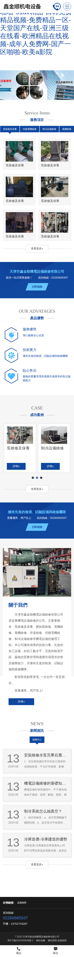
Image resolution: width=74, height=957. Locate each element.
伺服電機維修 (29, 129)
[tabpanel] (20, 448)
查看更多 (36, 248)
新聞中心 (37, 739)
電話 (18, 953)
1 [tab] (33, 478)
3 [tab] (41, 478)
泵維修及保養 (10, 129)
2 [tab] (37, 478)
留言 (55, 953)
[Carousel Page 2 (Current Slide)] (38, 96)
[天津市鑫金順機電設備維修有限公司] (22, 6)
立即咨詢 (37, 286)
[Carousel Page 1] (35, 96)
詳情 (20, 701)
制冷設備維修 (49, 129)
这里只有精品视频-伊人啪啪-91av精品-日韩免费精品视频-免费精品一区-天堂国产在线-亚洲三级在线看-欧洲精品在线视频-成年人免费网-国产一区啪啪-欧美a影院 (36, 28)
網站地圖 (40, 940)
